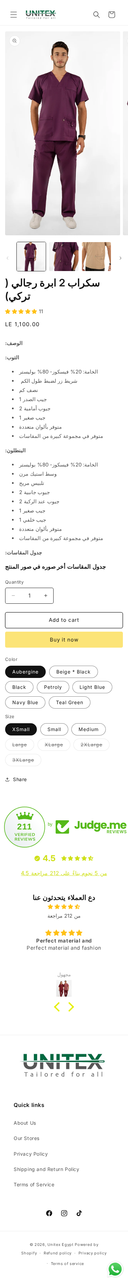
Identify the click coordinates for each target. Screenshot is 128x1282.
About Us (25, 1123)
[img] (64, 906)
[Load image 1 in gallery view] (31, 256)
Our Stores (27, 1138)
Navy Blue (25, 702)
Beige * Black (73, 672)
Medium (89, 729)
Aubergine (25, 672)
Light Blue (92, 687)
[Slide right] (120, 258)
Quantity (14, 582)
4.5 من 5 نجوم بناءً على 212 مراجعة (64, 873)
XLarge (57, 746)
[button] (13, 14)
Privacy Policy (31, 1154)
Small (54, 729)
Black (19, 687)
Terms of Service (34, 1184)
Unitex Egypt (60, 1244)
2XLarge (95, 746)
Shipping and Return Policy (47, 1169)
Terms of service (67, 1263)
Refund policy (58, 1253)
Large (23, 746)
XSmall (21, 729)
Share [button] (20, 779)
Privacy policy (93, 1253)
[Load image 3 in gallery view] (96, 256)
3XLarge (26, 761)
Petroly (53, 687)
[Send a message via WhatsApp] (115, 1269)
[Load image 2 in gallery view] (63, 256)
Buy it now (64, 639)
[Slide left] (7, 258)
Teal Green (69, 702)
